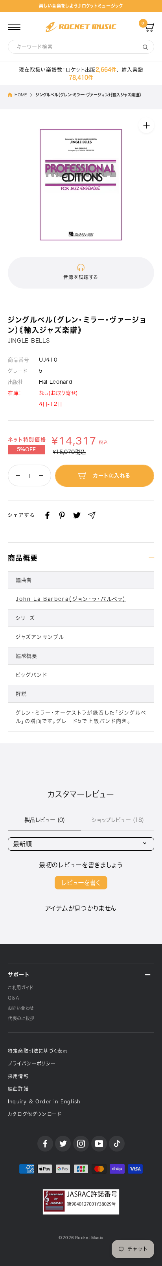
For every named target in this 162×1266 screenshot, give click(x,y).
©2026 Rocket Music (81, 1238)
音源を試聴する (80, 277)
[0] (149, 26)
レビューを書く (81, 883)
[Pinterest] (62, 515)
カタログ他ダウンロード (34, 1114)
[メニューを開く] (14, 26)
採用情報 (18, 1076)
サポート (18, 974)
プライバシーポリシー (32, 1063)
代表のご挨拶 (21, 1018)
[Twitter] (77, 515)
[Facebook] (47, 515)
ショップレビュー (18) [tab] (118, 820)
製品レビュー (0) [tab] (44, 820)
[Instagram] (81, 1144)
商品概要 (23, 557)
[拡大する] (146, 125)
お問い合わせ (21, 1008)
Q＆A (13, 998)
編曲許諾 (18, 1088)
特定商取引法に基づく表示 (38, 1050)
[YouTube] (99, 1144)
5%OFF (26, 449)
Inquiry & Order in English (44, 1101)
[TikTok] (117, 1144)
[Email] (92, 515)
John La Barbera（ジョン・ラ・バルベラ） (71, 599)
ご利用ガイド (20, 987)
